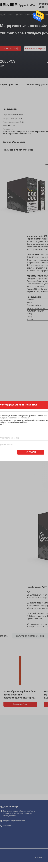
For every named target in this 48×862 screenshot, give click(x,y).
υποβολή (31, 452)
